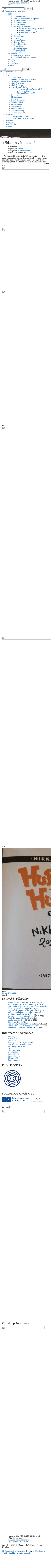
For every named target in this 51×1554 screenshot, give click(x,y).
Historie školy (19, 42)
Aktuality (11, 60)
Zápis (10, 1048)
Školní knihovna (20, 48)
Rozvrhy (11, 62)
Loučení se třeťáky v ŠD (18, 1020)
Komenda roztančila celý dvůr (20, 1028)
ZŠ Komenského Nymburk (13, 1551)
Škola (10, 15)
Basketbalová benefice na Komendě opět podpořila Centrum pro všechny (25, 1003)
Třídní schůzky (19, 50)
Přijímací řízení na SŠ (28, 32)
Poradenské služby (21, 26)
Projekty (17, 38)
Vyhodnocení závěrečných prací (21, 1016)
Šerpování (12, 1022)
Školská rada (18, 36)
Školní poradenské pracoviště (31, 28)
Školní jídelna (19, 25)
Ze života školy (23, 151)
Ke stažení (12, 54)
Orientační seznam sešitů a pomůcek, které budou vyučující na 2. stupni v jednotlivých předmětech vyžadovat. (26, 1012)
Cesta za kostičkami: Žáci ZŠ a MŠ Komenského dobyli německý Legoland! (28, 1007)
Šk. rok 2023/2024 (9, 993)
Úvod (10, 13)
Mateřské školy (14, 63)
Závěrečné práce (20, 52)
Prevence (17, 34)
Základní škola (19, 17)
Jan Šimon (18, 149)
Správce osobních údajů (23, 21)
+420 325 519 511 (15, 5)
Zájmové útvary (20, 40)
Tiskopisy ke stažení (22, 56)
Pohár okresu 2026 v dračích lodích (23, 1026)
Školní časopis (19, 44)
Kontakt (11, 65)
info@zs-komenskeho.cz (18, 3)
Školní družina (19, 23)
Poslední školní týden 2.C (18, 1018)
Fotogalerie (18, 46)
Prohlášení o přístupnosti (19, 1553)
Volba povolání (25, 30)
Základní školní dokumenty (24, 58)
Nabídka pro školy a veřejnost (26, 19)
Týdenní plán (13, 1058)
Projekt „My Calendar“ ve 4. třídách (23, 1024)
